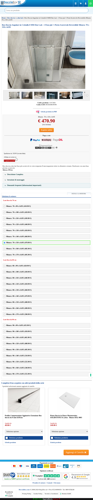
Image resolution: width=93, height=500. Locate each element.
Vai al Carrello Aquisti (80, 3)
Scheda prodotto (10, 442)
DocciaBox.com (13, 3)
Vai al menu (75, 3)
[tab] (46, 174)
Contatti (49, 483)
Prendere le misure (39, 483)
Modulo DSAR (66, 494)
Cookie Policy (37, 494)
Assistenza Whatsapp (90, 3)
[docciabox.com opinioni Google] (75, 480)
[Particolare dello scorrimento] (52, 95)
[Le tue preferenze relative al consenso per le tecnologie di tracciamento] (90, 375)
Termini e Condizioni (51, 494)
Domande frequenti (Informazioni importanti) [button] (24, 185)
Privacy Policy (26, 494)
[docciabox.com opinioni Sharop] (17, 480)
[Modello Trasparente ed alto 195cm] (64, 95)
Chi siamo (57, 483)
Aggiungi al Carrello (75, 452)
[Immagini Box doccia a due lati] (46, 60)
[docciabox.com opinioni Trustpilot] (46, 480)
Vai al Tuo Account (85, 3)
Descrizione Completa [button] (15, 174)
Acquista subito (46, 130)
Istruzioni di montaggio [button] (15, 180)
